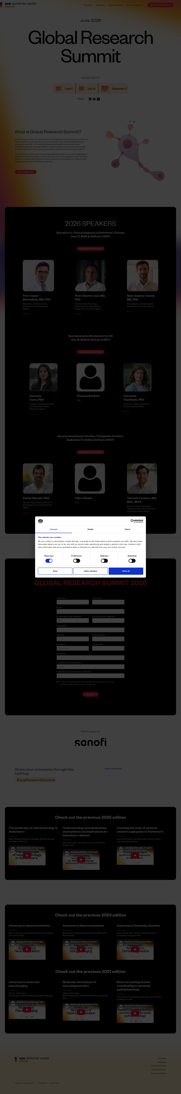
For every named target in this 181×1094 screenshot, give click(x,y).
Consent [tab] (53, 529)
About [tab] (127, 529)
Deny (55, 571)
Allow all (126, 571)
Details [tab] (91, 529)
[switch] (76, 561)
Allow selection (90, 571)
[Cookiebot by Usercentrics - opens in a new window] (132, 521)
